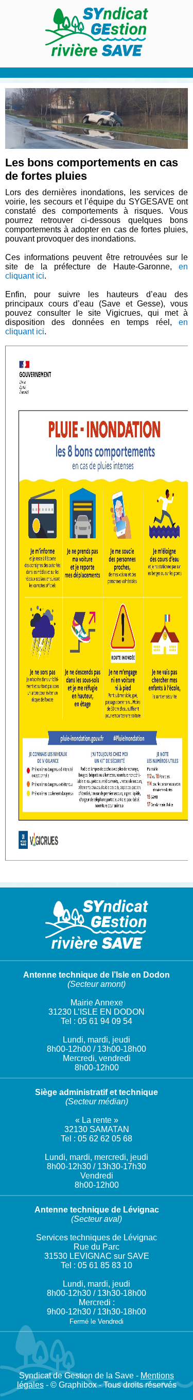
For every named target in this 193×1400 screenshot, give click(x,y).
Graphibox (78, 1384)
